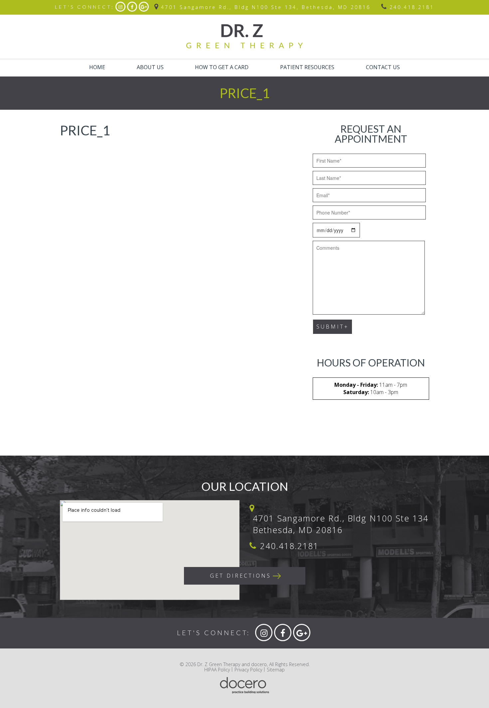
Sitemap (276, 669)
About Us (150, 67)
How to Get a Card (221, 67)
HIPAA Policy (217, 669)
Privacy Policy (248, 669)
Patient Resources (307, 67)
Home (97, 67)
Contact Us (383, 67)
